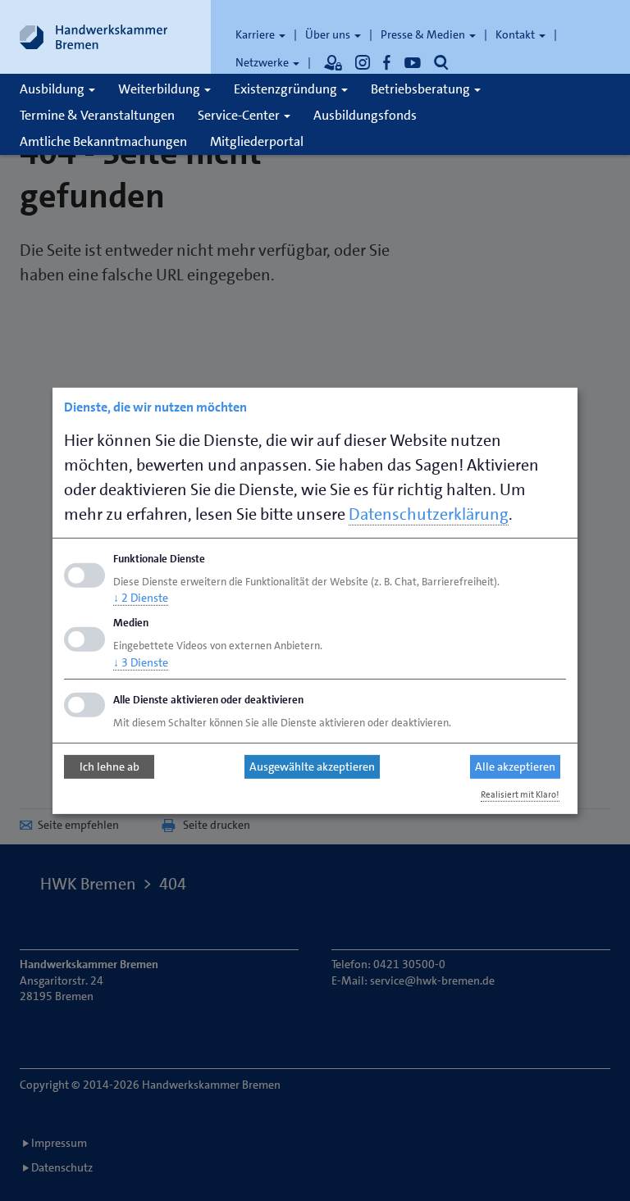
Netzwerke (263, 62)
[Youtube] (412, 62)
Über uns (329, 34)
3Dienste (140, 662)
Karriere (256, 34)
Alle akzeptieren (515, 766)
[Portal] (333, 62)
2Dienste (140, 597)
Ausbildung (53, 89)
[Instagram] (362, 62)
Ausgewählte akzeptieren (312, 766)
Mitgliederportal (257, 141)
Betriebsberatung (421, 89)
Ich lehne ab (109, 766)
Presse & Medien (424, 34)
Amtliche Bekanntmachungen (103, 141)
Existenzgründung (287, 89)
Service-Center (240, 115)
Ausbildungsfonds (365, 115)
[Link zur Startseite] (93, 37)
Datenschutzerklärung (429, 513)
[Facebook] (387, 62)
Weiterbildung (160, 89)
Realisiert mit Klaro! (520, 795)
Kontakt (516, 34)
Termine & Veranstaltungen (97, 115)
